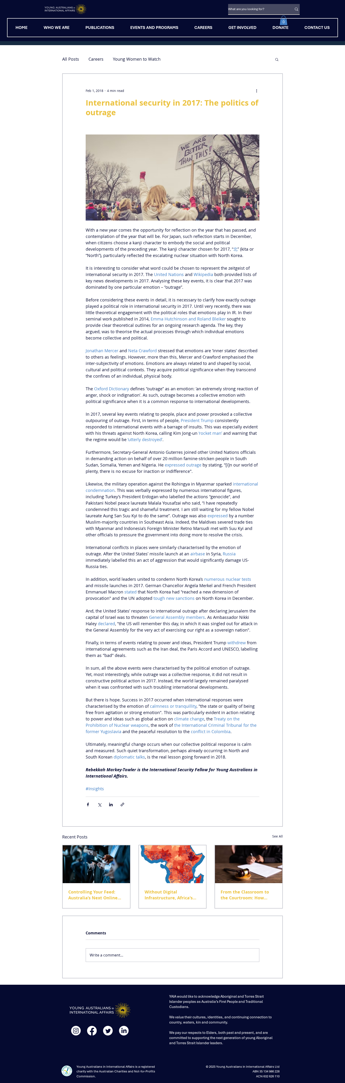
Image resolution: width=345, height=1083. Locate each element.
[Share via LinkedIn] (111, 804)
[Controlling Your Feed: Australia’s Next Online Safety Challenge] (96, 864)
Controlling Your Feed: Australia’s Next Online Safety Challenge (93, 895)
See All (277, 836)
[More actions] (256, 91)
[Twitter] (108, 1031)
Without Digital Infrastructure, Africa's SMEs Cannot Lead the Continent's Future (169, 895)
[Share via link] (122, 804)
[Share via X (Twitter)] (99, 804)
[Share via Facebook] (88, 804)
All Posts (70, 59)
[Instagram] (76, 1031)
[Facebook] (92, 1031)
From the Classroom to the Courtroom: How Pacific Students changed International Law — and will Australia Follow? (247, 895)
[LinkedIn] (124, 1031)
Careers (96, 59)
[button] (284, 20)
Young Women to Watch (137, 59)
